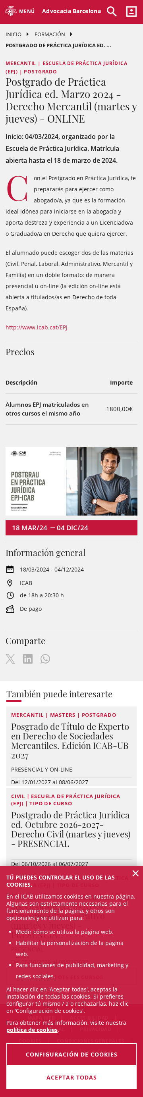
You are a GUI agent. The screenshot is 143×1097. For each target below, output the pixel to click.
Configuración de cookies (72, 1054)
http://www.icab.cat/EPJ (37, 327)
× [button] (135, 873)
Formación (50, 34)
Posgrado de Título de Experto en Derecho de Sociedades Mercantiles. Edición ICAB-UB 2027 (70, 740)
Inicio (13, 34)
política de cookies (32, 1029)
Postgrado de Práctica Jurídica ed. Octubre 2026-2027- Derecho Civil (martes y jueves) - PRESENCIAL (70, 829)
